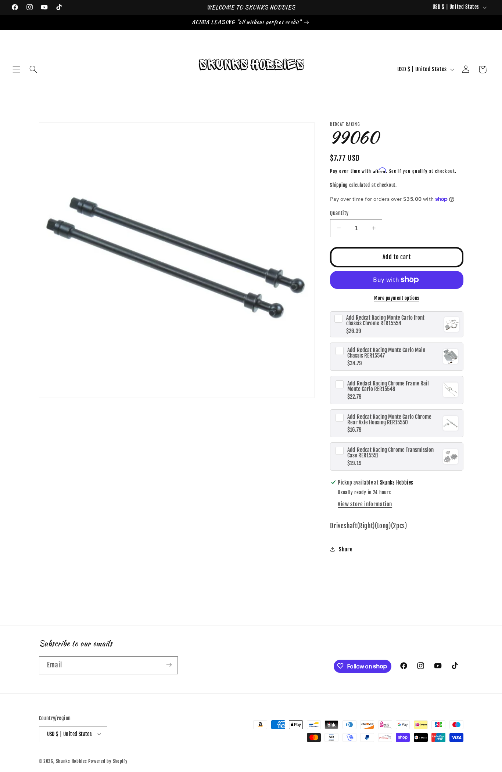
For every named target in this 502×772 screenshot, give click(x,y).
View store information (365, 504)
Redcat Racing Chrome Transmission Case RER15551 (390, 452)
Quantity (339, 213)
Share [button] (345, 549)
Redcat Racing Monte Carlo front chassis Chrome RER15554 (385, 320)
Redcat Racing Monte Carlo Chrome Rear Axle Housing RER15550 (389, 419)
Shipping (339, 185)
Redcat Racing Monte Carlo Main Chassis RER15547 (386, 352)
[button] (16, 69)
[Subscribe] (168, 665)
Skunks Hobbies (72, 761)
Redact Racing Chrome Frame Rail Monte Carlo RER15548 (388, 385)
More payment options (396, 298)
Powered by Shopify (107, 761)
